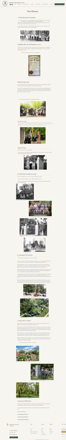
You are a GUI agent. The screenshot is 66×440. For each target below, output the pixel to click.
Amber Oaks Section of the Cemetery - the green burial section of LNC (24, 398)
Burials (42, 430)
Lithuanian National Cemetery (40, 439)
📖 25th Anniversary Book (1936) (22, 414)
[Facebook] (62, 436)
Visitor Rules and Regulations (34, 431)
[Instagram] (64, 436)
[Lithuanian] (12, 4)
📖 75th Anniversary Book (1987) (22, 416)
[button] (33, 135)
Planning (42, 428)
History (50, 430)
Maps (31, 430)
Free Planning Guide (43, 434)
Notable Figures (51, 431)
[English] (10, 4)
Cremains (42, 431)
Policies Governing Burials (33, 433)
